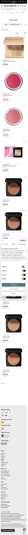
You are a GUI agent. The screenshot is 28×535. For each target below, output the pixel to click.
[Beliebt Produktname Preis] (19, 33)
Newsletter (3, 478)
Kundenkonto (4, 504)
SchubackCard (4, 507)
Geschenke (3, 464)
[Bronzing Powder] (13, 191)
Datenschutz (4, 484)
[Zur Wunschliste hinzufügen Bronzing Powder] (24, 176)
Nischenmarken (4, 462)
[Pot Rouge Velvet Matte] (13, 86)
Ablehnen (13, 293)
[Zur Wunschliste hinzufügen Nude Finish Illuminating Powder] (24, 36)
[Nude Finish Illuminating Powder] (13, 51)
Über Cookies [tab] (22, 244)
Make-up (3, 456)
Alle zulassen (13, 284)
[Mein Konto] (23, 6)
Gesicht (3, 457)
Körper (2, 459)
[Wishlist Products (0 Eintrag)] (20, 6)
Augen (6, 24)
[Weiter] (25, 24)
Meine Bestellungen (5, 506)
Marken (3, 453)
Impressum (3, 487)
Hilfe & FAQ (3, 494)
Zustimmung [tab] (5, 244)
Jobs (2, 477)
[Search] (24, 9)
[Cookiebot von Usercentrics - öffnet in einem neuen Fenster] (20, 240)
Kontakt (3, 499)
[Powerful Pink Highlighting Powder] (13, 157)
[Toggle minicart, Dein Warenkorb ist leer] (25, 6)
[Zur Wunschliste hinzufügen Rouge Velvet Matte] (24, 106)
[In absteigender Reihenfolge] (25, 33)
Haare (2, 461)
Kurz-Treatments (5, 474)
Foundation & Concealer (14, 24)
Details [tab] (13, 244)
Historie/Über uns (5, 471)
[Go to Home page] (10, 6)
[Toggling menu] (2, 6)
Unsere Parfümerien (6, 475)
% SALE (2, 465)
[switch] (24, 271)
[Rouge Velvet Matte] (13, 121)
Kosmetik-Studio (5, 472)
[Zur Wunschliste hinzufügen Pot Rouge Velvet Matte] (24, 70)
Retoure (3, 497)
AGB (2, 485)
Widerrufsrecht (4, 489)
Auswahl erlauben (13, 289)
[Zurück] (2, 24)
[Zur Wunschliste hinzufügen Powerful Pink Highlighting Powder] (24, 141)
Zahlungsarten (4, 495)
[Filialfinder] (18, 6)
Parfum (3, 454)
